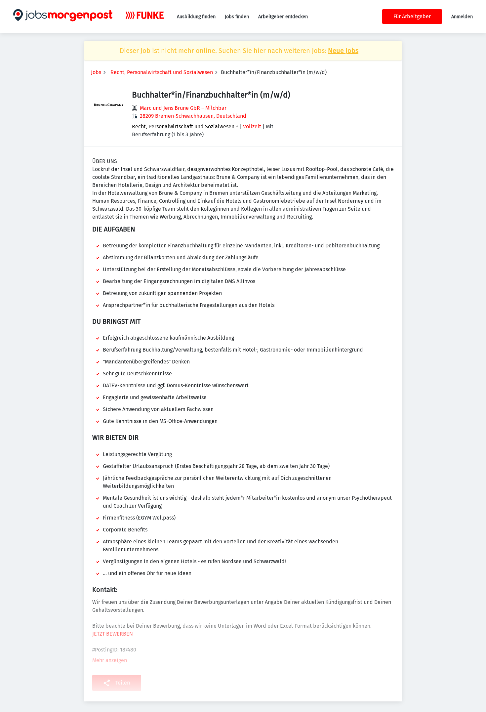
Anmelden (462, 17)
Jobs (96, 72)
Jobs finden (237, 17)
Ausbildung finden (196, 17)
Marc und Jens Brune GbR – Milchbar (183, 108)
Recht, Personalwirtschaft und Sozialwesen (161, 72)
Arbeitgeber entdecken (283, 17)
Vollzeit (252, 126)
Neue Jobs (343, 51)
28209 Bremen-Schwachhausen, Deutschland (193, 116)
